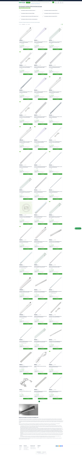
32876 (21, 218)
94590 (51, 118)
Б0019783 (52, 68)
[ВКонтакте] (56, 446)
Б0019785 (37, 168)
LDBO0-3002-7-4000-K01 (23, 268)
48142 (36, 293)
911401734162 (37, 143)
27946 (21, 118)
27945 (21, 68)
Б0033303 (37, 118)
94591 (51, 168)
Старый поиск (36, 0)
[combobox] (21, 0)
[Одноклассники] (59, 446)
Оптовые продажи (25, 448)
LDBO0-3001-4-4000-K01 (38, 218)
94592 (51, 193)
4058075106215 (52, 93)
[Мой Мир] (60, 446)
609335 (51, 43)
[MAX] (62, 446)
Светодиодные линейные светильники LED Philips (28, 13)
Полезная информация (26, 447)
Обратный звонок (61, 0)
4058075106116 (22, 43)
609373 (22, 193)
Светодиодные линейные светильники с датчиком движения (29, 19)
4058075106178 (22, 143)
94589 (21, 93)
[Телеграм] (57, 446)
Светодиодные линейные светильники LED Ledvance (28, 10)
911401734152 (37, 93)
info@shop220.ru (57, 0)
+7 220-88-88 (52, 0)
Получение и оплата (29, 0)
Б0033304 (37, 193)
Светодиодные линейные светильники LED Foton (51, 10)
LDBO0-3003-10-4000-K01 (53, 293)
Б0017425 (22, 168)
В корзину (28, 49)
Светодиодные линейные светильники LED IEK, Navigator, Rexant (30, 16)
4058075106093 (37, 243)
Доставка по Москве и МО (33, 447)
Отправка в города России (33, 448)
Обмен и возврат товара (26, 449)
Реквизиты (20, 447)
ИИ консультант (79, 228)
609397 (51, 218)
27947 (51, 143)
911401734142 (37, 43)
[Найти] (53, 2)
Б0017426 (22, 243)
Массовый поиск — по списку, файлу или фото (35, 3)
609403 (36, 268)
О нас (25, 0)
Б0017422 (37, 68)
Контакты (34, 0)
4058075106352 (22, 293)
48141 (51, 243)
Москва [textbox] (20, 0)
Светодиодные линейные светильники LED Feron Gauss (52, 13)
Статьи (38, 447)
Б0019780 (52, 268)
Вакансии (20, 449)
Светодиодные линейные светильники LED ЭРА (51, 16)
